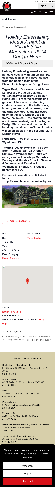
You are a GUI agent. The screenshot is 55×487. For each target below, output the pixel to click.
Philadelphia (9, 402)
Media (5, 390)
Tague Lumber (35, 238)
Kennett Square (10, 379)
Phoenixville (8, 413)
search (37, 12)
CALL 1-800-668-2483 (45, 1)
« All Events (9, 19)
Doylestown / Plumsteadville (16, 365)
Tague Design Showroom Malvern (19, 436)
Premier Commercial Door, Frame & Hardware (26, 424)
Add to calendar (18, 220)
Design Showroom (11, 258)
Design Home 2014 (11, 311)
